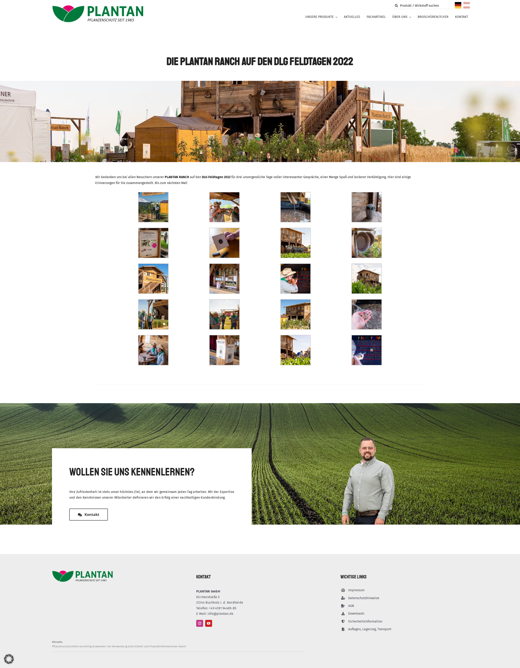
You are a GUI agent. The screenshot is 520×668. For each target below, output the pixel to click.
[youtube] (208, 623)
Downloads (356, 613)
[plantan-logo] (98, 6)
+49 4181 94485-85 (222, 608)
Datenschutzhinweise (363, 598)
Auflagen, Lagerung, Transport (369, 629)
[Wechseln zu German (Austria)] (466, 6)
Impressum (356, 590)
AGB (351, 606)
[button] (9, 659)
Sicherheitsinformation (365, 621)
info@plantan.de (221, 614)
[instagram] (199, 623)
